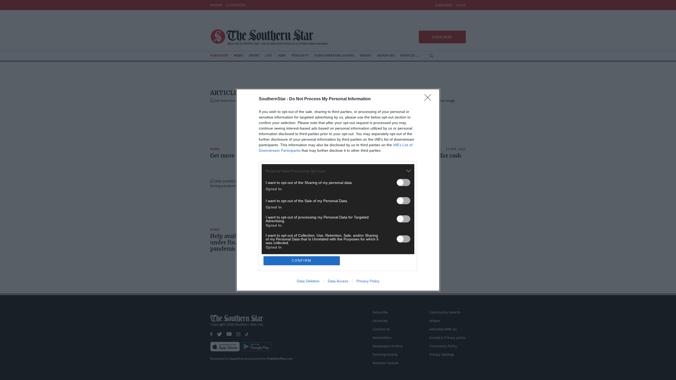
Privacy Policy (367, 281)
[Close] (429, 99)
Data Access (338, 281)
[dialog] (338, 190)
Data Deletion (308, 281)
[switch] (403, 182)
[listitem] (338, 171)
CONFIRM (301, 261)
